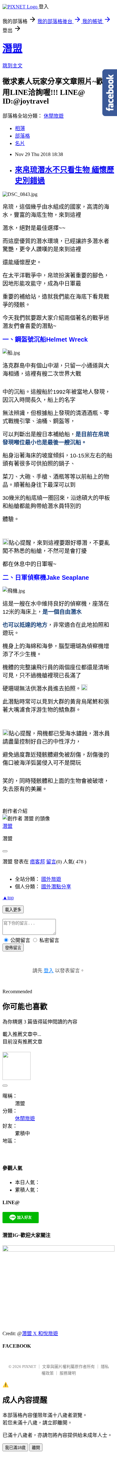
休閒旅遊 (54, 116)
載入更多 (13, 909)
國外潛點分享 (56, 886)
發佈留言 (13, 947)
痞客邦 (37, 861)
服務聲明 (68, 1373)
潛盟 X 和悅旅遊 (40, 1333)
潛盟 (12, 48)
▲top (8, 897)
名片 (20, 143)
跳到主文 (12, 65)
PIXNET (29, 1366)
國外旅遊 (51, 879)
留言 (51, 861)
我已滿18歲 (15, 1447)
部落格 (22, 136)
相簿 (20, 128)
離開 (36, 1447)
